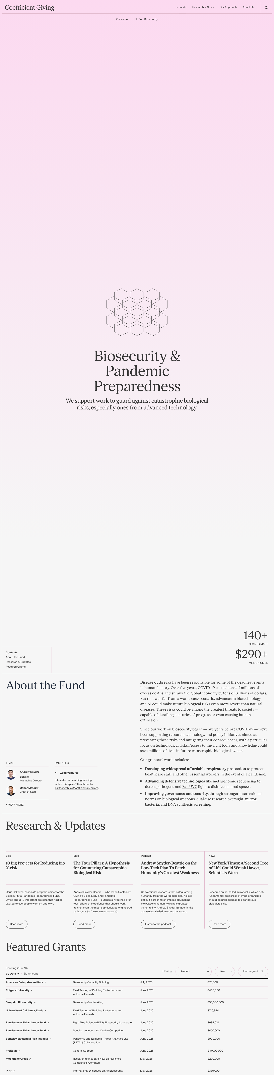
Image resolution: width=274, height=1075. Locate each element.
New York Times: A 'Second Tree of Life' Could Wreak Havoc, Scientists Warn (238, 868)
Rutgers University (17, 990)
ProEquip (11, 1051)
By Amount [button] (31, 973)
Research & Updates (18, 662)
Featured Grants (16, 667)
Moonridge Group (17, 1059)
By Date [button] (11, 973)
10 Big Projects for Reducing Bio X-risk (35, 866)
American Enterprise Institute (24, 982)
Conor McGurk (29, 788)
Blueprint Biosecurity (19, 1002)
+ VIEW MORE (14, 804)
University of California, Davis (24, 1010)
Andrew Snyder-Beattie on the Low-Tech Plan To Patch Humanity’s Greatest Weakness (170, 868)
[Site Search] (266, 7)
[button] (167, 971)
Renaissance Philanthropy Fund (26, 1022)
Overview (122, 19)
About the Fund (15, 657)
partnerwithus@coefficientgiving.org (76, 788)
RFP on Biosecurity (146, 19)
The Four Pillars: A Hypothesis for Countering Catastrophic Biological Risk (101, 868)
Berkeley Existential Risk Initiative (27, 1039)
